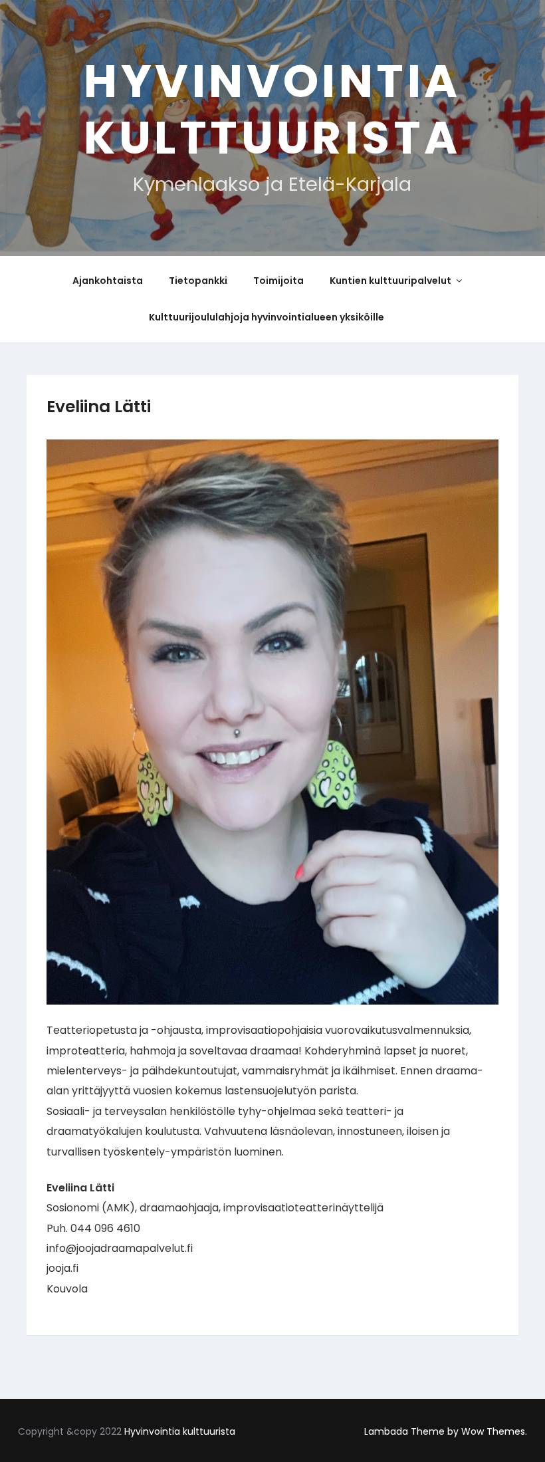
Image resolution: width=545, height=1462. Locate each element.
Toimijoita (278, 280)
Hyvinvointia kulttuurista (272, 110)
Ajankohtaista (107, 280)
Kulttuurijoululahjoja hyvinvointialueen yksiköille (266, 317)
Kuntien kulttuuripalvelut (390, 280)
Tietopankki (198, 280)
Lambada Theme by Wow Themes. (445, 1431)
